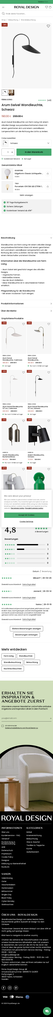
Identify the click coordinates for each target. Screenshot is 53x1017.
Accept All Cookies (26, 515)
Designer (5, 860)
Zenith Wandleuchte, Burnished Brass (11, 456)
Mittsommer (7, 891)
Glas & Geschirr (33, 842)
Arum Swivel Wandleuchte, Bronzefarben (33, 359)
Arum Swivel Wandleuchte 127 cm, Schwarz (38, 407)
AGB (3, 847)
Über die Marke (8, 310)
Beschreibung (8, 237)
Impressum (7, 854)
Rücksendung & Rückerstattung (8, 843)
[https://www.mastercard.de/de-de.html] (12, 997)
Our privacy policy (17, 508)
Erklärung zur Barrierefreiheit (14, 863)
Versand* (6, 839)
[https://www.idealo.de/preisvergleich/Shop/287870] (27, 997)
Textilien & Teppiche (35, 845)
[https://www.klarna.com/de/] (19, 996)
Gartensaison (7, 888)
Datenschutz (7, 850)
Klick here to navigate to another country (20, 935)
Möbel (29, 832)
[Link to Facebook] (4, 988)
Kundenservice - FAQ (11, 835)
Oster (4, 881)
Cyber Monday (8, 901)
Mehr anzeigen (26, 195)
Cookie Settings (26, 521)
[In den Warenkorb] (47, 173)
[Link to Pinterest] (16, 988)
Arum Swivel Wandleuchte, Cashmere (12, 359)
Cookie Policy (7, 857)
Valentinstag (7, 878)
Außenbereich (32, 852)
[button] (46, 7)
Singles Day (6, 894)
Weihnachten (8, 904)
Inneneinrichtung (33, 835)
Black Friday (7, 898)
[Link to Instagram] (10, 988)
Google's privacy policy (34, 508)
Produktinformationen (12, 303)
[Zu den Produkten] (27, 174)
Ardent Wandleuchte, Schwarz (36, 456)
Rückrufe (5, 867)
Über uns (5, 832)
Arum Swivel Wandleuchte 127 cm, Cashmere (13, 407)
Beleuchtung (32, 839)
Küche (29, 848)
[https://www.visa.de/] (5, 996)
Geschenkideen (8, 885)
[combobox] (26, 143)
